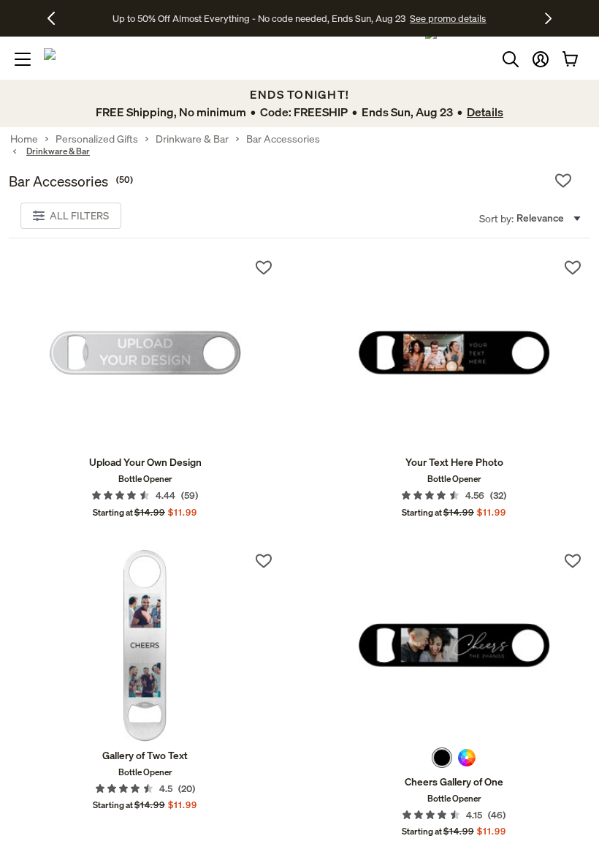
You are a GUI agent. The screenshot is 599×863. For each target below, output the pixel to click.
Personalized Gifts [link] (97, 139)
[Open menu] (23, 59)
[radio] (442, 757)
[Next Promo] (548, 18)
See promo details (415, 18)
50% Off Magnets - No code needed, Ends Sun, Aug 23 (259, 18)
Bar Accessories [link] (283, 139)
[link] (145, 352)
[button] (541, 59)
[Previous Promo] (56, 18)
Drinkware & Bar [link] (192, 139)
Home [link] (24, 139)
